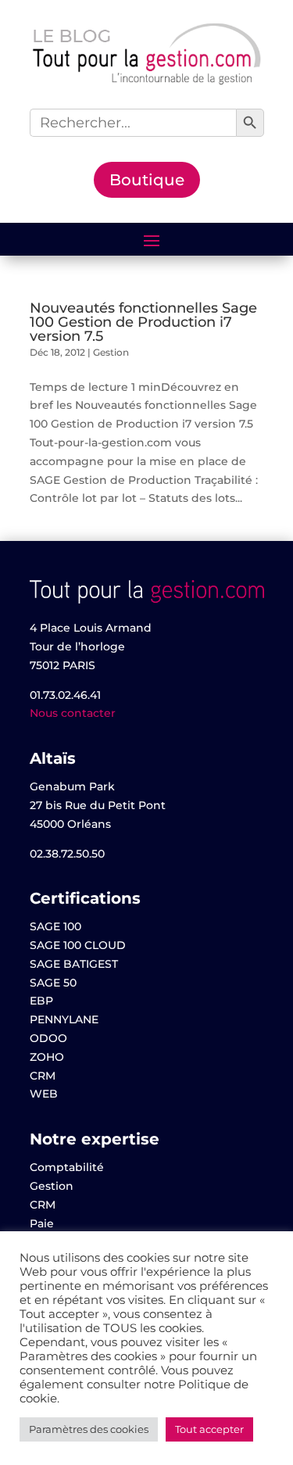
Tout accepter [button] (209, 1429)
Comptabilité (67, 1167)
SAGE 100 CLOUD (78, 945)
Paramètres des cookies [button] (88, 1429)
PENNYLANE (64, 1019)
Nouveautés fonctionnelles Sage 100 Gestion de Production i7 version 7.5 (143, 322)
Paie (42, 1223)
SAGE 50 (53, 983)
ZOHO (47, 1057)
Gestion (111, 352)
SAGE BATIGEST (74, 964)
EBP (41, 1001)
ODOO (48, 1038)
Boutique (146, 179)
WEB (44, 1094)
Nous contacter (73, 713)
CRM (42, 1076)
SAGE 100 (55, 926)
